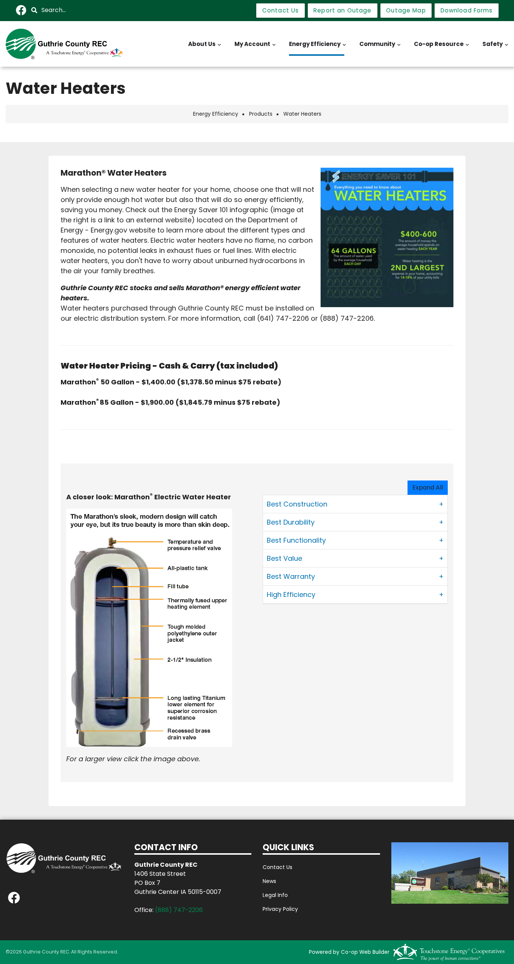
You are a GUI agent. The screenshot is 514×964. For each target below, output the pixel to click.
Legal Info (275, 895)
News (269, 881)
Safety (495, 48)
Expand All (427, 487)
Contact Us (277, 867)
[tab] (355, 504)
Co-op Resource (442, 48)
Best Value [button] (284, 558)
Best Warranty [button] (291, 576)
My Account (255, 48)
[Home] (64, 44)
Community (380, 48)
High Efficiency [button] (291, 594)
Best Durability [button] (291, 522)
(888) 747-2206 (179, 910)
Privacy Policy (280, 909)
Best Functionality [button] (296, 540)
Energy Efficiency (318, 48)
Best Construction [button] (297, 504)
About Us (205, 48)
